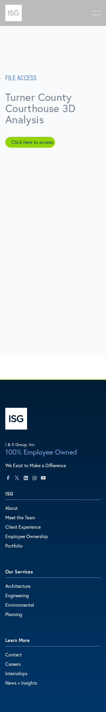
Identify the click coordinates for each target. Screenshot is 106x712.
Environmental (19, 605)
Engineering (17, 595)
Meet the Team (20, 517)
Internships (16, 673)
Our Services (19, 571)
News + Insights (21, 683)
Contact (13, 654)
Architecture (17, 586)
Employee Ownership (26, 536)
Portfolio (14, 546)
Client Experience (23, 527)
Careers (13, 664)
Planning (13, 614)
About (11, 508)
